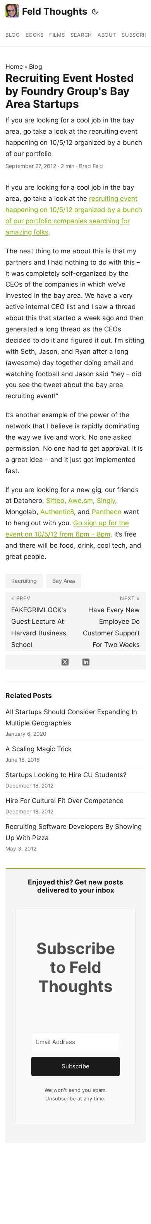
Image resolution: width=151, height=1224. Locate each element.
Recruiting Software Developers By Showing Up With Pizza (73, 832)
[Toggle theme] (95, 11)
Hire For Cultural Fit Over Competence (64, 801)
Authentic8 (57, 512)
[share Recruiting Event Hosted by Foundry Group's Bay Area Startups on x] (65, 662)
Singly (106, 500)
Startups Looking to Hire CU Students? (66, 775)
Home (14, 66)
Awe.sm (80, 500)
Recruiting (24, 580)
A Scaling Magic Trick (38, 749)
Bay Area (63, 580)
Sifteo (55, 500)
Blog (35, 66)
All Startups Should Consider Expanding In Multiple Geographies (71, 717)
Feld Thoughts (54, 11)
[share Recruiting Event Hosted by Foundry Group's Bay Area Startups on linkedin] (85, 662)
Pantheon (107, 512)
